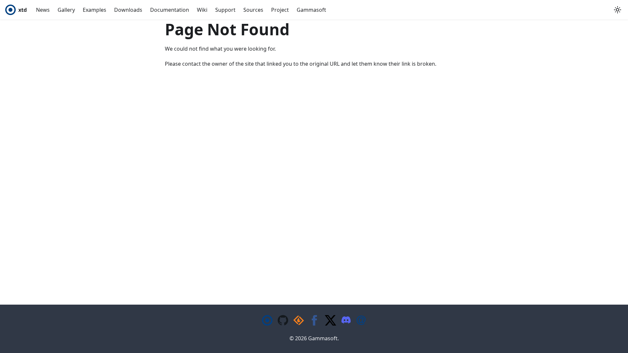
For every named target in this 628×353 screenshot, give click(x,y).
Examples (94, 9)
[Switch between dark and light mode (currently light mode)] (617, 10)
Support (225, 9)
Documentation (169, 9)
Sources (253, 9)
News (43, 9)
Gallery (66, 9)
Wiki (202, 9)
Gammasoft (311, 9)
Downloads (128, 9)
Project (280, 9)
